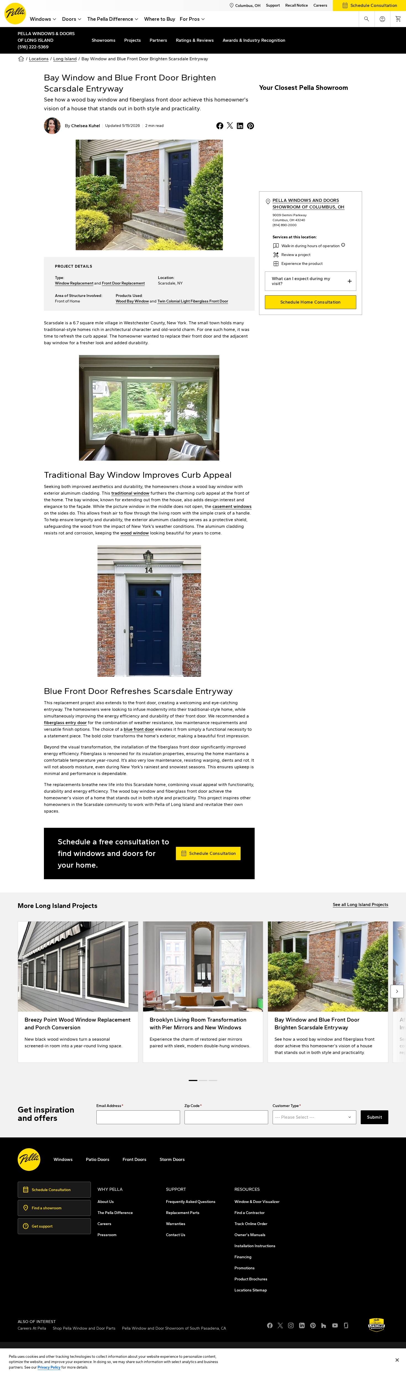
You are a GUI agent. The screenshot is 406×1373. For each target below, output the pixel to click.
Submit (374, 1117)
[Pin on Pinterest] (249, 126)
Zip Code (192, 1106)
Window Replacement (74, 283)
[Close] (397, 1360)
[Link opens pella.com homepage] (29, 1159)
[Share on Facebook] (218, 126)
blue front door (139, 729)
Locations (39, 58)
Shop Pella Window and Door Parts (84, 1328)
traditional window (130, 493)
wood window (134, 533)
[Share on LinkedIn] (239, 126)
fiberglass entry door (65, 722)
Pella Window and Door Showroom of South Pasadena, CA (174, 1328)
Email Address (108, 1106)
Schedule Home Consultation (310, 302)
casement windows (232, 506)
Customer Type (286, 1106)
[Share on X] (229, 126)
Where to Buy (159, 19)
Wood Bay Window (132, 301)
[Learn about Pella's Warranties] (377, 1325)
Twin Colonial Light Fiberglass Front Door (192, 301)
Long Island (65, 58)
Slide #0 (193, 1080)
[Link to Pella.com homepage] (15, 13)
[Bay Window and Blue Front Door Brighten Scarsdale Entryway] (328, 992)
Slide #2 (213, 1080)
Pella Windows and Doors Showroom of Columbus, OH (309, 204)
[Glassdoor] (346, 1325)
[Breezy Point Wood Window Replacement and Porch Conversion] (78, 992)
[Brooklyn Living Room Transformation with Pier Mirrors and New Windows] (203, 992)
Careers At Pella (32, 1328)
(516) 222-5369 (33, 46)
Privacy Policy (49, 1367)
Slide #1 (203, 1080)
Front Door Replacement (123, 283)
